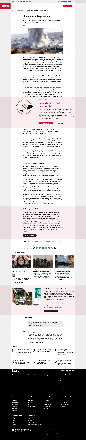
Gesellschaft (15, 382)
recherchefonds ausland (65, 384)
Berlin (13, 388)
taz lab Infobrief (31, 406)
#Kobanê (59, 241)
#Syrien (29, 241)
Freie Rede (14, 408)
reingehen (14, 410)
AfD (29, 378)
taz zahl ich (62, 382)
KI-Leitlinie (70, 430)
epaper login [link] (70, 1)
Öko (13, 380)
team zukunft (31, 400)
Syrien (27, 10)
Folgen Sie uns (62, 370)
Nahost (22, 10)
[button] (73, 6)
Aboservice (30, 420)
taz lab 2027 (47, 408)
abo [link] (59, 1)
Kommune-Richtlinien (63, 430)
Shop (13, 422)
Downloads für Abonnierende (35, 424)
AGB (62, 432)
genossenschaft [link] (64, 1)
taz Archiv (62, 406)
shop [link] (24, 1)
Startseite (14, 10)
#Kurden (43, 241)
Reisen (13, 418)
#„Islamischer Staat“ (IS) (51, 241)
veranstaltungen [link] (18, 1)
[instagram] (73, 371)
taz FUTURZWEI (63, 402)
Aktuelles (46, 378)
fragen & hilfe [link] (28, 1)
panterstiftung (63, 386)
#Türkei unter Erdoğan (36, 241)
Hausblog (46, 380)
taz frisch (30, 402)
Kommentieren (31, 245)
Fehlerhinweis (38, 245)
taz (15, 370)
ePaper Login (31, 422)
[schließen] (73, 99)
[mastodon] (67, 371)
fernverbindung (15, 402)
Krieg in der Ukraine (32, 380)
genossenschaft (63, 380)
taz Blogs (62, 400)
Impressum (58, 432)
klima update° (15, 404)
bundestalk (14, 400)
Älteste (62, 317)
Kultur (13, 384)
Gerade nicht (68, 99)
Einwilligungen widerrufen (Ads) (51, 434)
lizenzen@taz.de (21, 431)
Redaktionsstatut (53, 430)
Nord (13, 390)
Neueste (58, 317)
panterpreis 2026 (64, 388)
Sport (13, 386)
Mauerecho (14, 406)
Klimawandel (31, 384)
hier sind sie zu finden (37, 325)
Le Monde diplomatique (65, 404)
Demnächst (46, 400)
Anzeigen (14, 424)
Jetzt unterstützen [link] (29, 235)
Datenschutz (52, 432)
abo (61, 378)
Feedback (30, 418)
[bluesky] (70, 371)
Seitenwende (67, 432)
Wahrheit (14, 392)
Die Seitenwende (48, 382)
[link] (13, 6)
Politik (18, 10)
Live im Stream (47, 404)
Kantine (13, 420)
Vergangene (47, 406)
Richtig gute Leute (32, 382)
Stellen (45, 384)
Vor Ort (45, 402)
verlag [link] (13, 1)
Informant (46, 432)
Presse (45, 386)
